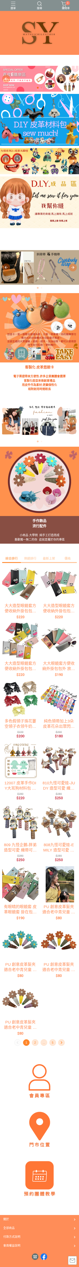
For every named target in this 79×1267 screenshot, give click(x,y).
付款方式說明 (11, 1236)
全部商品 (9, 1227)
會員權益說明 (11, 1245)
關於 (6, 1219)
